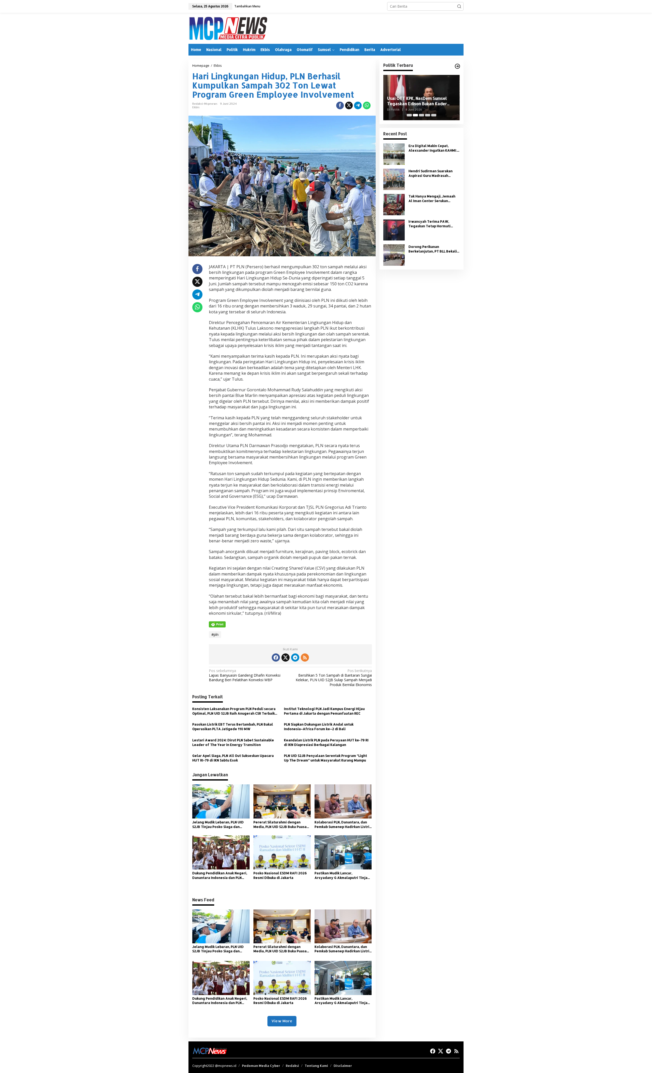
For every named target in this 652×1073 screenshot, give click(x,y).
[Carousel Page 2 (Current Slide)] (415, 115)
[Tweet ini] (349, 105)
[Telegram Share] (358, 105)
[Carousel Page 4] (427, 115)
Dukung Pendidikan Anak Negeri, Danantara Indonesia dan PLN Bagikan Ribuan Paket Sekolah (219, 875)
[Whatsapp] (367, 105)
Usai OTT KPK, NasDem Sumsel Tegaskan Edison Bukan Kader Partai (417, 101)
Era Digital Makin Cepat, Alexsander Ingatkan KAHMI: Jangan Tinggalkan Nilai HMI (433, 148)
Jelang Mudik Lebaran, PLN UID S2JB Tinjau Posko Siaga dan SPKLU (218, 824)
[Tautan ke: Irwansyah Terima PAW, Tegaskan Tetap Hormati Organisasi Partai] (394, 229)
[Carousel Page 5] (433, 115)
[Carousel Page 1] (409, 115)
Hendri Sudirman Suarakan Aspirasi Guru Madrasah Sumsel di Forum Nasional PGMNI (431, 173)
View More (281, 1020)
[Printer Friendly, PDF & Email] (217, 624)
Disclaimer (343, 1066)
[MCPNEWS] (227, 27)
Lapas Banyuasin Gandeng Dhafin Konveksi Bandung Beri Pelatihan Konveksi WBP (244, 675)
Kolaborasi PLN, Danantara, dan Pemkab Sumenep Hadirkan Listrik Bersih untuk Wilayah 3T (343, 824)
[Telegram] (295, 657)
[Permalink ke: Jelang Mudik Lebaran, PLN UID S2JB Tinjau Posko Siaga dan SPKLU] (221, 801)
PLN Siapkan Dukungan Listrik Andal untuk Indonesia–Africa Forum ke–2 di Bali (319, 726)
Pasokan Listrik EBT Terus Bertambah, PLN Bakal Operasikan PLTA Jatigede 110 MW (232, 726)
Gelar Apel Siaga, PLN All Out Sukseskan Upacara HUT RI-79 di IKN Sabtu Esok (233, 758)
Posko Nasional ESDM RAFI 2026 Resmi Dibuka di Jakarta (280, 875)
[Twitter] (285, 657)
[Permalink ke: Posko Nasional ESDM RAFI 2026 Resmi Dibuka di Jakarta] (282, 852)
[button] (459, 6)
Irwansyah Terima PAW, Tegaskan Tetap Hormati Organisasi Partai (430, 223)
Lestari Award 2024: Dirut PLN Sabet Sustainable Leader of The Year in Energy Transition (233, 742)
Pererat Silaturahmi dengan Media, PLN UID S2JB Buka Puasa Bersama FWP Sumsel (280, 824)
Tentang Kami (316, 1066)
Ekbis (196, 107)
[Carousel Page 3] (421, 115)
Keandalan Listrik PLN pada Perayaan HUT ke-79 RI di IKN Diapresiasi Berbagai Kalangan (326, 742)
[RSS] (305, 657)
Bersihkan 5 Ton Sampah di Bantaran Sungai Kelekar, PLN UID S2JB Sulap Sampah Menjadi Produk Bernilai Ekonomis (334, 677)
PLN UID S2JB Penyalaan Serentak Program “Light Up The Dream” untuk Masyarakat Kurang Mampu (325, 758)
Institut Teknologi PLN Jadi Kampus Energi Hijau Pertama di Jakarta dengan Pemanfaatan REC (324, 711)
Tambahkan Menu (247, 6)
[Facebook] (276, 657)
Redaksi (292, 1066)
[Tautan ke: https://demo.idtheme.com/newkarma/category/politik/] (457, 66)
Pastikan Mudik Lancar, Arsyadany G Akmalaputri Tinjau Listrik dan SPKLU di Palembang (342, 875)
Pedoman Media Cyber (261, 1066)
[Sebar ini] (340, 105)
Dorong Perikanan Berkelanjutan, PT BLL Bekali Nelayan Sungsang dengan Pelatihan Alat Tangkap (433, 249)
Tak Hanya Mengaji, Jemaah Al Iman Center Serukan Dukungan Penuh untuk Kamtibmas (432, 198)
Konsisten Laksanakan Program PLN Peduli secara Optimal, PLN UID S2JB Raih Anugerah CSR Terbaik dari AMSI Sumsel (234, 711)
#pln (215, 634)
